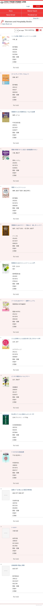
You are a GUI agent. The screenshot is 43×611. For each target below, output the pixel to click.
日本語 (38, 6)
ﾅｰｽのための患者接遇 (18, 452)
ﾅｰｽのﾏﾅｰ (14, 527)
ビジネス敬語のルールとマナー (21, 376)
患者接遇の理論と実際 (18, 565)
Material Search (32, 11)
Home (10, 11)
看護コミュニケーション (19, 187)
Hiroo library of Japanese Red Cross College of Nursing (15, 3)
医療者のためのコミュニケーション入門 (23, 263)
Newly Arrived (10, 15)
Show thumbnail (40, 30)
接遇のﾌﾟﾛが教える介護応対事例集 (22, 490)
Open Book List (7, 24)
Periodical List (32, 15)
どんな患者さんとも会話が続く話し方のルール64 (26, 338)
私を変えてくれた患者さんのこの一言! (23, 414)
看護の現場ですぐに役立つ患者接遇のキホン (25, 149)
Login (28, 6)
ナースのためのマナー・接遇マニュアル (23, 301)
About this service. (39, 605)
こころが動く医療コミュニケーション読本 (24, 36)
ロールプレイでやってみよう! (20, 74)
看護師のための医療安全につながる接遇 (23, 112)
